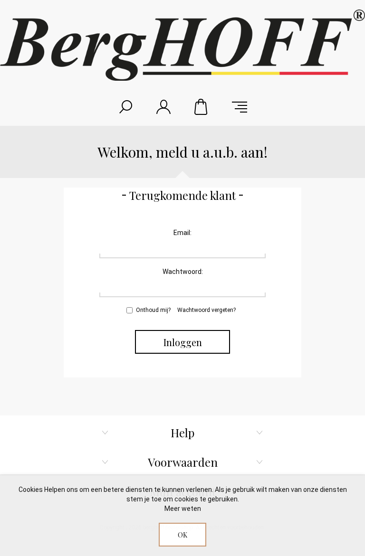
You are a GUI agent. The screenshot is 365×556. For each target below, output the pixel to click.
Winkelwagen (201, 107)
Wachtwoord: (183, 271)
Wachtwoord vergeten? (206, 310)
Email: (182, 232)
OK (182, 534)
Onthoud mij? (153, 310)
